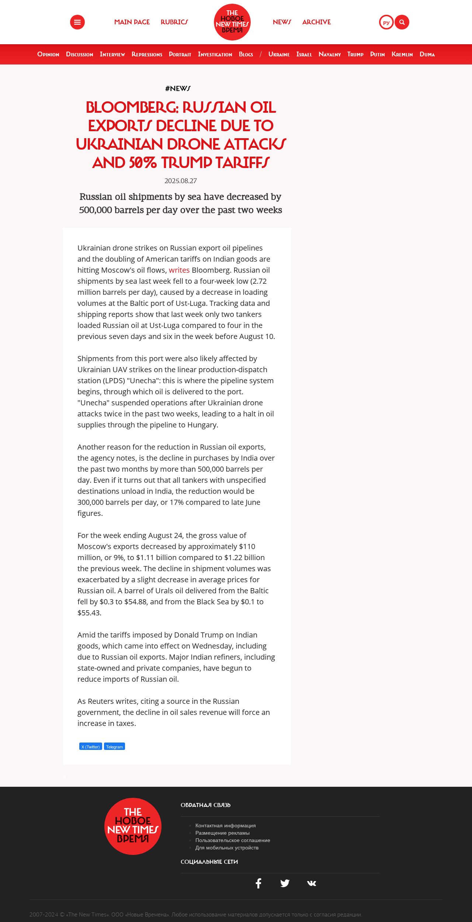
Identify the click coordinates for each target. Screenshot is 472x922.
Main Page (132, 22)
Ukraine (279, 54)
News (282, 22)
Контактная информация (225, 825)
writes (179, 270)
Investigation (215, 54)
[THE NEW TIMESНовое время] (232, 22)
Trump (355, 54)
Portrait (180, 54)
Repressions (147, 54)
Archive (316, 22)
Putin (377, 54)
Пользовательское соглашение (232, 840)
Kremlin (402, 54)
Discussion (79, 54)
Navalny (330, 54)
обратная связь (205, 805)
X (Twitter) (90, 747)
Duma (427, 54)
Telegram (114, 747)
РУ (386, 23)
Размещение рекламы (222, 832)
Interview (112, 54)
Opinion (48, 54)
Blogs (246, 54)
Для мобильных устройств (226, 847)
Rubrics (174, 22)
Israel (304, 54)
